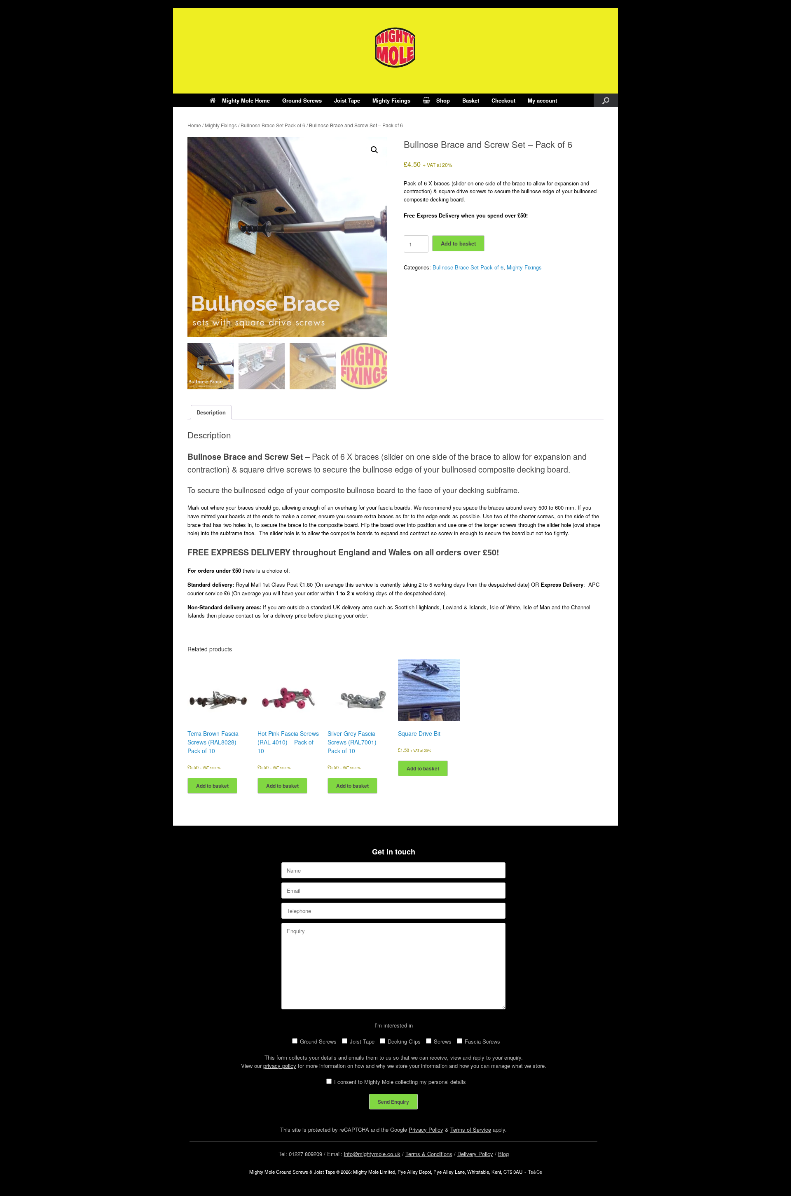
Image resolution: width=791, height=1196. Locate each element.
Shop (443, 100)
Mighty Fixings (391, 100)
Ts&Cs (535, 1171)
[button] (606, 100)
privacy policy (279, 1066)
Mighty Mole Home (246, 100)
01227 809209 (305, 1154)
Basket (470, 100)
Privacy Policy (426, 1129)
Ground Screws (302, 100)
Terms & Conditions (428, 1154)
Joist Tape (347, 100)
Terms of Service (470, 1129)
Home (194, 125)
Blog (503, 1154)
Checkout (503, 100)
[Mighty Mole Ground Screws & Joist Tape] (395, 47)
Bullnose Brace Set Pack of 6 (273, 125)
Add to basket (458, 243)
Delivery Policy (475, 1154)
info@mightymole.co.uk (372, 1154)
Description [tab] (211, 412)
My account (542, 100)
